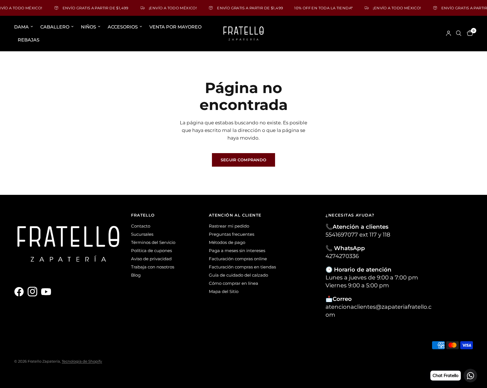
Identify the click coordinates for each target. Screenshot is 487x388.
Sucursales (142, 234)
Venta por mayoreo (175, 27)
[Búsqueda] (458, 33)
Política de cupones (151, 250)
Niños (88, 27)
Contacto (140, 226)
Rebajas (28, 39)
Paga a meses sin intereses (237, 250)
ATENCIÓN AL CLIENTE (235, 215)
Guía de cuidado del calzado (238, 275)
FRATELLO (143, 215)
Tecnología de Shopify (82, 361)
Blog (136, 275)
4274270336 (342, 256)
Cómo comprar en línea (233, 283)
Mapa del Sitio (223, 291)
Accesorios (123, 27)
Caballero (54, 27)
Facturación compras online (238, 258)
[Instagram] (34, 292)
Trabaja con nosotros (152, 267)
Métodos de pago (227, 242)
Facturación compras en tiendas (242, 267)
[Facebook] (20, 292)
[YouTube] (47, 292)
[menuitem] (25, 27)
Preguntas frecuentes (231, 234)
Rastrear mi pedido (229, 226)
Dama (21, 27)
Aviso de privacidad (151, 258)
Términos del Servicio (153, 242)
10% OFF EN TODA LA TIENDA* (314, 8)
